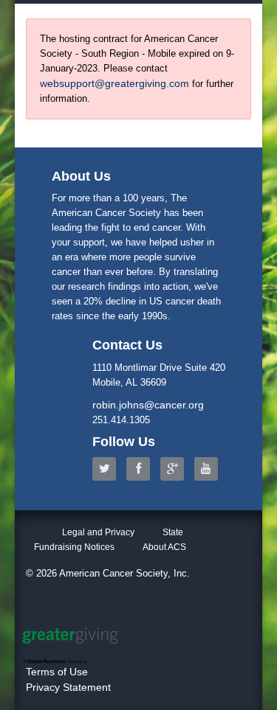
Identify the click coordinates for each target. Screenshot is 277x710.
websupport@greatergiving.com (114, 83)
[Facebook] (141, 469)
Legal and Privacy (98, 532)
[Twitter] (107, 469)
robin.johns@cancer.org (148, 405)
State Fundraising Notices (108, 539)
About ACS (164, 547)
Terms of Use (57, 672)
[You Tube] (209, 469)
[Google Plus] (175, 469)
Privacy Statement (68, 687)
